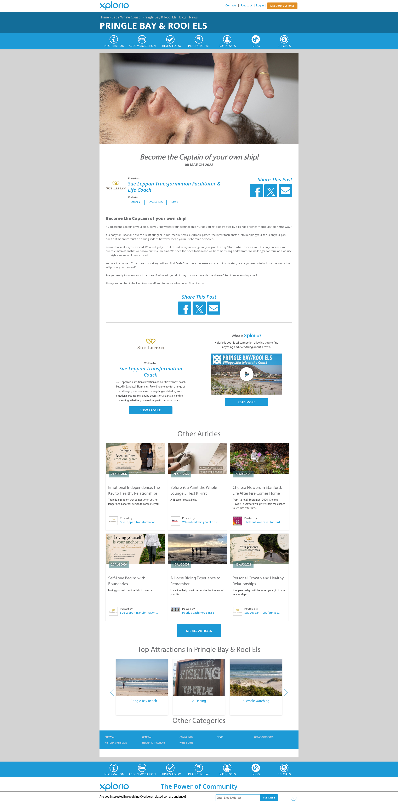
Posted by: (134, 178)
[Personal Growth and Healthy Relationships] (259, 549)
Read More (246, 402)
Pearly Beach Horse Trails (198, 612)
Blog (182, 17)
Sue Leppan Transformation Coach (150, 371)
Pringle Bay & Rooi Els (159, 17)
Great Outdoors (263, 737)
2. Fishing (199, 701)
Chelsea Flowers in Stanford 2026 (263, 522)
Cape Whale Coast (126, 17)
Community (156, 202)
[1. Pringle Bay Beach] (142, 677)
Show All (110, 737)
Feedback (246, 5)
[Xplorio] (117, 6)
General (136, 202)
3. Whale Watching (256, 701)
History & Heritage (116, 742)
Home (104, 17)
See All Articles (199, 631)
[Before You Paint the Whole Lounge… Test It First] (197, 458)
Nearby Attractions (153, 742)
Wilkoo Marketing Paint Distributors (201, 522)
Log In (260, 5)
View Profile (151, 410)
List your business (282, 5)
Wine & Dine (186, 742)
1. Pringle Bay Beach (142, 701)
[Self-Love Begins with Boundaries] (135, 549)
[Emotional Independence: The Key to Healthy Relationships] (135, 458)
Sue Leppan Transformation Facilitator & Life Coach (174, 186)
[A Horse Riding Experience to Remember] (197, 549)
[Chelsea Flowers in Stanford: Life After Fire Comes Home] (259, 458)
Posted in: (133, 197)
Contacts (231, 5)
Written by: (150, 363)
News (193, 17)
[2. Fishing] (199, 677)
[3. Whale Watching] (256, 677)
